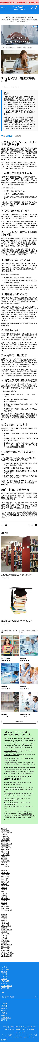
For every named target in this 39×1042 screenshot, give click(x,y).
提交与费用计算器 (6, 985)
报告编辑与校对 (6, 1018)
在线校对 (4, 1004)
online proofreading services (13, 758)
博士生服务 (4, 1006)
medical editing (8, 793)
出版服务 (4, 1008)
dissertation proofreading (12, 754)
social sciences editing (11, 802)
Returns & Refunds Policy (29, 1035)
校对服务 (15, 3)
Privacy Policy (6, 1035)
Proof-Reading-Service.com (19, 8)
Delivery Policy (9, 1037)
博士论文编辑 (5, 981)
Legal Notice (30, 1037)
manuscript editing (10, 762)
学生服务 (4, 1013)
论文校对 (4, 976)
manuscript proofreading (12, 789)
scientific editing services (12, 787)
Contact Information (20, 1037)
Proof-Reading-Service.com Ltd (23, 1029)
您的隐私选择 (5, 988)
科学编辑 (4, 1015)
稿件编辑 (4, 972)
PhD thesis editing (9, 799)
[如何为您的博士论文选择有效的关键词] (19, 554)
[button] (5, 8)
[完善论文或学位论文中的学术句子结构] (19, 600)
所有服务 (4, 1020)
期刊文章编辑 (5, 969)
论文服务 (4, 1011)
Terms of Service (16, 1035)
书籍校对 (4, 978)
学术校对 (4, 974)
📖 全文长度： (12, 136)
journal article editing (10, 751)
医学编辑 (4, 983)
